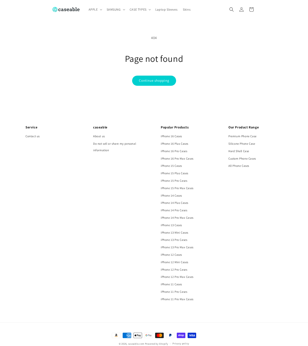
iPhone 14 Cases (171, 195)
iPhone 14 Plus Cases (174, 203)
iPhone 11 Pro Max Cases (177, 299)
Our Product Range (243, 127)
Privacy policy (180, 343)
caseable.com (136, 343)
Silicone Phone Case (241, 144)
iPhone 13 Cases (171, 225)
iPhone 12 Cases (171, 255)
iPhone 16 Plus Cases (174, 144)
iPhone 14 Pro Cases (174, 210)
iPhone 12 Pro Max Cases (177, 277)
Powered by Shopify (156, 343)
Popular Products (175, 127)
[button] (95, 9)
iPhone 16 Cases (171, 136)
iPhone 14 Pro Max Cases (177, 218)
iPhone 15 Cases (171, 166)
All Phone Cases (238, 166)
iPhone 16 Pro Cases (174, 151)
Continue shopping (154, 80)
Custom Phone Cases (242, 158)
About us (99, 136)
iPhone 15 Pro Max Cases (177, 188)
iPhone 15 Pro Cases (174, 181)
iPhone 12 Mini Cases (174, 262)
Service (31, 127)
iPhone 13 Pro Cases (174, 240)
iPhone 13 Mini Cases (174, 233)
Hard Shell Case (238, 151)
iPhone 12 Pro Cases (174, 270)
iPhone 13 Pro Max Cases (177, 247)
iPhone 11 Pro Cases (174, 292)
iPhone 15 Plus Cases (174, 173)
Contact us (32, 136)
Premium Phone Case (242, 136)
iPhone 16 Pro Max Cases (177, 158)
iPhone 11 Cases (171, 284)
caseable (100, 127)
